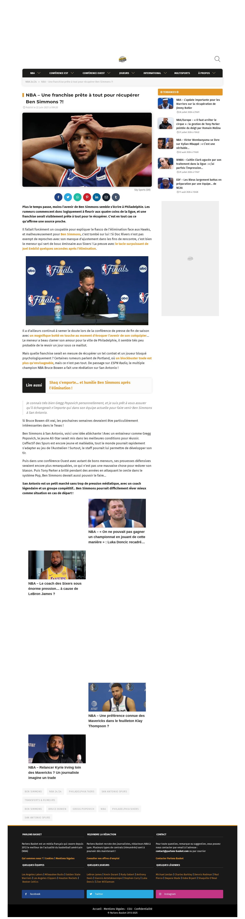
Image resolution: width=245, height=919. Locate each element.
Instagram (170, 894)
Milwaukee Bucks (54, 874)
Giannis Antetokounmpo (108, 878)
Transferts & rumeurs (40, 800)
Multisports (182, 73)
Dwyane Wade (172, 878)
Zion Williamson (105, 881)
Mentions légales (114, 909)
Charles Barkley (183, 874)
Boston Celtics (30, 881)
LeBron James (94, 874)
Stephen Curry (132, 878)
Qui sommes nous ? (32, 858)
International (152, 73)
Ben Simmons (71, 234)
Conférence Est (58, 73)
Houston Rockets (68, 878)
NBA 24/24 (31, 81)
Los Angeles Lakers (32, 874)
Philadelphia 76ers (81, 791)
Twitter (99, 894)
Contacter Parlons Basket (170, 858)
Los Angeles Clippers (44, 878)
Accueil (97, 909)
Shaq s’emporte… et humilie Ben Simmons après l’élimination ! (89, 385)
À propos (204, 73)
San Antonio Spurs (114, 791)
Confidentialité (143, 909)
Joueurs (124, 73)
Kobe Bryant (189, 878)
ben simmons (33, 808)
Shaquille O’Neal (207, 878)
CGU (129, 909)
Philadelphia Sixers (125, 808)
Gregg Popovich (83, 808)
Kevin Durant (111, 874)
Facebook (35, 894)
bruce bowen (57, 808)
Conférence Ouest (94, 73)
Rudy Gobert (127, 874)
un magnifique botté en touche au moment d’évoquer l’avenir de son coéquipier (88, 335)
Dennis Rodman (203, 874)
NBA (32, 73)
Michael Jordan (164, 874)
